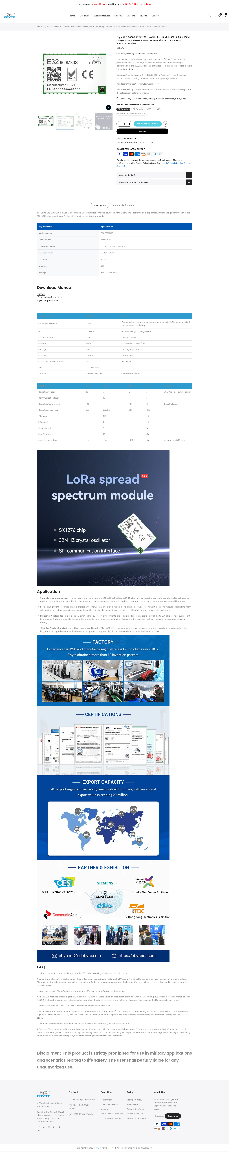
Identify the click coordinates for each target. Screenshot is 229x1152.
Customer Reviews (109, 1104)
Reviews (143, 15)
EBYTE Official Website (83, 1114)
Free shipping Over (128, 4)
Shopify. (131, 1148)
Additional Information (124, 205)
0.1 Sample (84, 15)
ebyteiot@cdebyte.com (84, 1099)
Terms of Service (135, 1113)
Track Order (106, 1099)
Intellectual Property (136, 1118)
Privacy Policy (133, 1104)
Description (100, 205)
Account (105, 1109)
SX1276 (149, 142)
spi (144, 142)
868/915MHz (132, 142)
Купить (142, 131)
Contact (156, 15)
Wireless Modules (102, 15)
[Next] (108, 74)
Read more (133, 69)
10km (123, 142)
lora (140, 142)
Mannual (41, 294)
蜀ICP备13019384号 (144, 1148)
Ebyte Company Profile (47, 300)
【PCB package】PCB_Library (50, 297)
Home (72, 15)
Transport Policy (134, 1099)
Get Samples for (91, 4)
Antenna (131, 15)
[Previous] (41, 74)
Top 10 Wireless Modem (111, 1118)
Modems (118, 15)
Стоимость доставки (124, 53)
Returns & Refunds (135, 1109)
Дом (38, 26)
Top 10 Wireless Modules (112, 1113)
